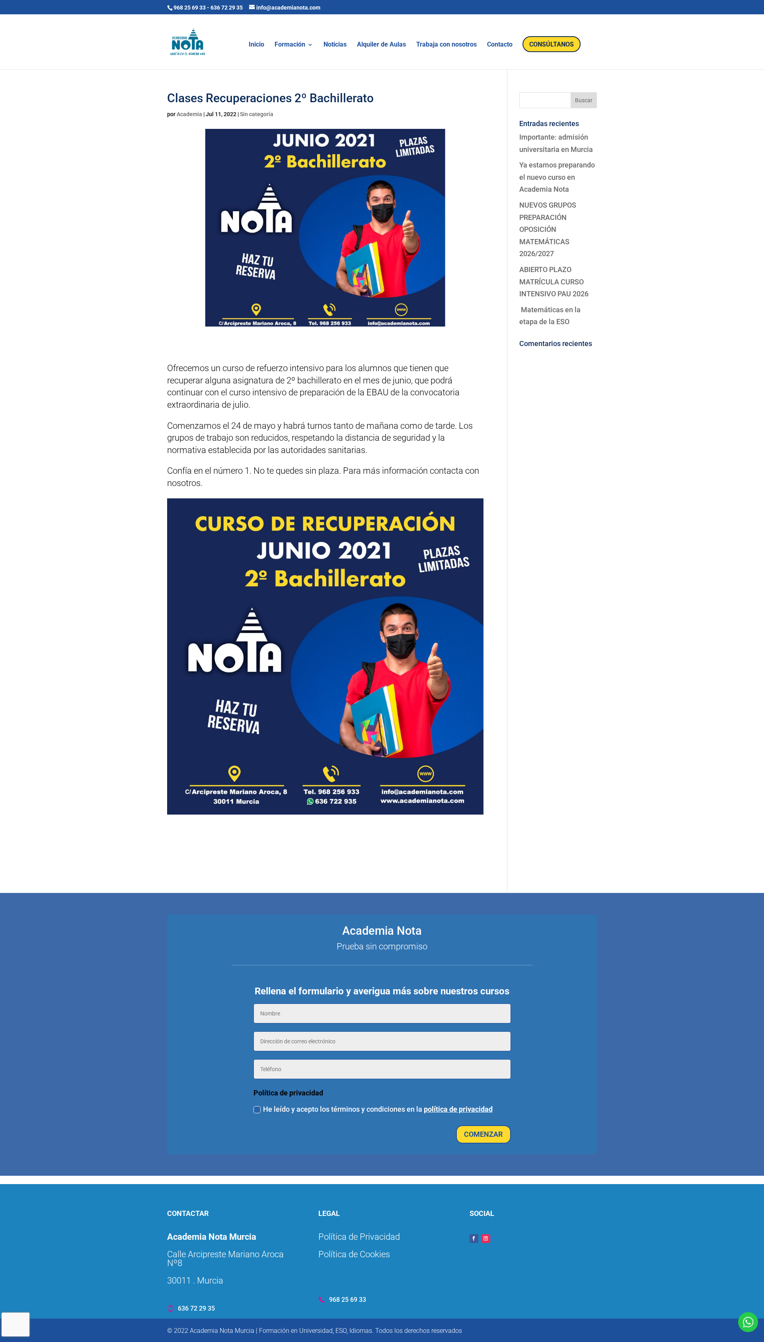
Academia (189, 114)
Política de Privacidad (359, 1237)
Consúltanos (551, 44)
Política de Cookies (354, 1254)
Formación (290, 45)
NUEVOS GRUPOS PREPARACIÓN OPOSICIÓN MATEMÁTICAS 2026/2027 (547, 229)
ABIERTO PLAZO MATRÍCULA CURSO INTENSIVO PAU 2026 (554, 281)
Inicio (256, 45)
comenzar (483, 1134)
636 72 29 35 (226, 7)
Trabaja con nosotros (446, 45)
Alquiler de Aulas (381, 45)
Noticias (335, 45)
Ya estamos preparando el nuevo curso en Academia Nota (557, 177)
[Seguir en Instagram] (485, 1238)
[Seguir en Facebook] (474, 1238)
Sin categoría (256, 114)
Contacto (500, 45)
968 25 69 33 (189, 7)
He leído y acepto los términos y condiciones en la (378, 1109)
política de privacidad (458, 1109)
